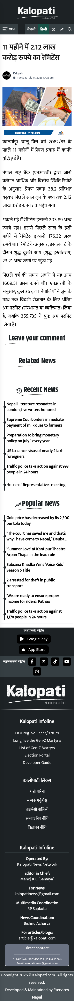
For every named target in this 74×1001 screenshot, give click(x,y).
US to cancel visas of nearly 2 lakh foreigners (35, 453)
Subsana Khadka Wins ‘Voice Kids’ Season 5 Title (35, 567)
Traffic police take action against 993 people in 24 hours (38, 469)
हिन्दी (43, 29)
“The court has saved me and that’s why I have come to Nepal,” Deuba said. (36, 536)
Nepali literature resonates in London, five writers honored (32, 407)
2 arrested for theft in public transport (31, 583)
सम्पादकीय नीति (37, 818)
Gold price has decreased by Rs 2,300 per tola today (38, 520)
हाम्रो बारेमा (37, 791)
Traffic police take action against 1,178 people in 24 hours (34, 614)
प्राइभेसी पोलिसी (37, 809)
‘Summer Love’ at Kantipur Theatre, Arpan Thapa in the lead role (36, 552)
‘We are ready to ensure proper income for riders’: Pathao (33, 598)
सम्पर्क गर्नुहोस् (37, 800)
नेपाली (31, 29)
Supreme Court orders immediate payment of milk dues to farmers (35, 422)
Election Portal (37, 755)
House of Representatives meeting (36, 485)
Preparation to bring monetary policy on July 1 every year (33, 438)
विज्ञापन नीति (37, 827)
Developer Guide (37, 762)
